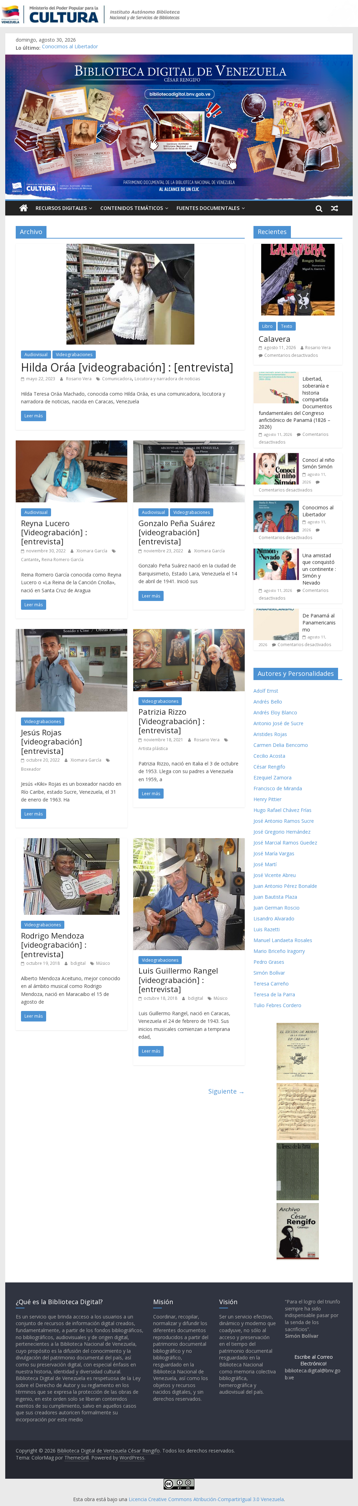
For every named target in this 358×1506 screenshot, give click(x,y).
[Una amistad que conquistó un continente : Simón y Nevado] (276, 552)
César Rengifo (269, 766)
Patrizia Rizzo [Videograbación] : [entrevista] (171, 720)
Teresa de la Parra (274, 994)
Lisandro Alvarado (273, 918)
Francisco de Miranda (277, 788)
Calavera (275, 338)
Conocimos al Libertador (70, 47)
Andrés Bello (267, 701)
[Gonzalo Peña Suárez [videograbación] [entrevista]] (189, 444)
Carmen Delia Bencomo (280, 745)
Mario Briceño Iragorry (279, 951)
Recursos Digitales (61, 208)
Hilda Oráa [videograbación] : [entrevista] (127, 367)
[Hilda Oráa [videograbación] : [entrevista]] (130, 248)
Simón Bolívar (269, 972)
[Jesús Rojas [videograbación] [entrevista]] (71, 633)
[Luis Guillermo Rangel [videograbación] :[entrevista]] (189, 842)
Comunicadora (117, 379)
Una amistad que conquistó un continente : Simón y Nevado (319, 569)
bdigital (79, 963)
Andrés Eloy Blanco (275, 712)
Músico (103, 963)
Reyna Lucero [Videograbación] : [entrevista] (54, 532)
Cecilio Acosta (269, 755)
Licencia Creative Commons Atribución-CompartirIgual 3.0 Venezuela (206, 1499)
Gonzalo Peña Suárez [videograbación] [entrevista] (176, 532)
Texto (286, 326)
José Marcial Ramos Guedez (285, 842)
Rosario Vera (79, 379)
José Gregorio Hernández (281, 831)
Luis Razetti (266, 929)
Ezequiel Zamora (272, 777)
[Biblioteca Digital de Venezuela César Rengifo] (178, 59)
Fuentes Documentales (208, 208)
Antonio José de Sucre (278, 723)
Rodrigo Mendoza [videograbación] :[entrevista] (53, 944)
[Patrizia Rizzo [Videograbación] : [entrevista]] (189, 633)
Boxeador (31, 769)
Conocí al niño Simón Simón (318, 463)
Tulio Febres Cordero (277, 1005)
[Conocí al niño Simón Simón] (276, 456)
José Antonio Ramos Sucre (283, 821)
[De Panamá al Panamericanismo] (276, 612)
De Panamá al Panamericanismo (319, 622)
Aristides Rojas (270, 734)
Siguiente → (226, 1091)
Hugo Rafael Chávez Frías (282, 810)
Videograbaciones (74, 355)
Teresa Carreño (271, 983)
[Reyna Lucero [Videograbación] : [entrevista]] (71, 444)
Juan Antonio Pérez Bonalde (285, 886)
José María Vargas (273, 853)
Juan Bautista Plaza (275, 896)
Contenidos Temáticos (131, 208)
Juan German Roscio (276, 907)
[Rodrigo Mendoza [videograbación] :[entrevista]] (72, 842)
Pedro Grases (268, 962)
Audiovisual (36, 355)
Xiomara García (92, 551)
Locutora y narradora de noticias (167, 379)
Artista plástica (153, 748)
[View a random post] (334, 208)
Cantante (30, 560)
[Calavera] (298, 247)
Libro (267, 326)
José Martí (265, 864)
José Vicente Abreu (274, 875)
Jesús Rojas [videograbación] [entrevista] (51, 741)
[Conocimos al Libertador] (276, 504)
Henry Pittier (267, 799)
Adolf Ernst (265, 690)
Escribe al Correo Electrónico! (313, 1360)
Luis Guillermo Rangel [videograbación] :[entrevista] (178, 979)
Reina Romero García (63, 560)
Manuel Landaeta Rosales (282, 940)
